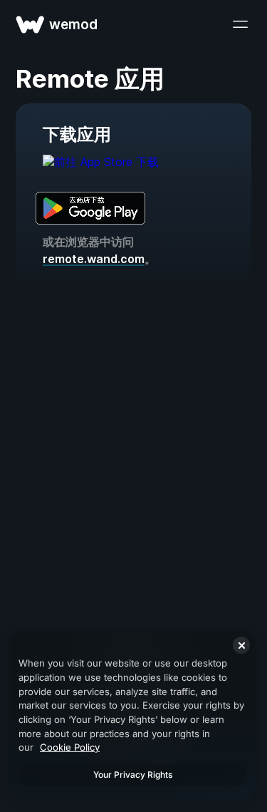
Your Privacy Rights (132, 774)
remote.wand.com (94, 259)
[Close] (241, 645)
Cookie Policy (70, 747)
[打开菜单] (240, 24)
